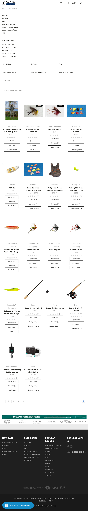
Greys (47, 463)
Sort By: (6, 91)
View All (48, 475)
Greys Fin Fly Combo (55, 308)
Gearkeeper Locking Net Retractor (12, 371)
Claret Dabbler (55, 129)
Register (13, 451)
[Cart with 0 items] (80, 3)
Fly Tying (5, 18)
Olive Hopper (33, 249)
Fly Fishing (6, 15)
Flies (4, 21)
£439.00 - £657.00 (8, 50)
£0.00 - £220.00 (8, 45)
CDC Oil (11, 188)
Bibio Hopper (76, 249)
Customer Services (9, 442)
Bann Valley (49, 460)
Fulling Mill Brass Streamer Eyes (76, 189)
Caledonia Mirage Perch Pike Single (12, 312)
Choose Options (11, 150)
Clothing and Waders (10, 27)
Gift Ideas (5, 33)
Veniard (48, 451)
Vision (47, 454)
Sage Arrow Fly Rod (33, 308)
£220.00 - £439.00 (9, 47)
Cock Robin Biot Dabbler (33, 130)
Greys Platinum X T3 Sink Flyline (33, 371)
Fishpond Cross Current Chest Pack (55, 189)
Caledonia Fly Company (53, 445)
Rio (46, 457)
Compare (11, 145)
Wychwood (49, 472)
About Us (5, 445)
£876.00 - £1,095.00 (9, 56)
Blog (4, 448)
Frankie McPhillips (51, 448)
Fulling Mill (49, 469)
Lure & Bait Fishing (8, 24)
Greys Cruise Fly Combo (76, 309)
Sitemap (5, 454)
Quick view (11, 141)
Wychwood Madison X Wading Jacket (12, 130)
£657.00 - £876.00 (8, 53)
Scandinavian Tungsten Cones (33, 189)
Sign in (5, 451)
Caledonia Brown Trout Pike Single (12, 250)
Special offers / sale (9, 30)
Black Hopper (55, 249)
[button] (44, 417)
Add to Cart (33, 150)
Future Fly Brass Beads (76, 130)
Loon (47, 466)
